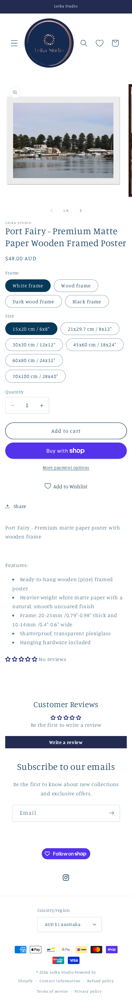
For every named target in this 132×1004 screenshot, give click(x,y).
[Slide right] (80, 210)
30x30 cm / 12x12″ (34, 344)
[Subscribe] (111, 813)
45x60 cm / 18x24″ (94, 344)
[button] (14, 43)
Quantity (14, 392)
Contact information (60, 980)
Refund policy (100, 980)
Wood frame (76, 285)
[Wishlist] (99, 43)
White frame (28, 285)
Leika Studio (62, 972)
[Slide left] (51, 210)
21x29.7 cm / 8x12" (90, 329)
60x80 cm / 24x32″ (34, 360)
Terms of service (52, 991)
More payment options (66, 467)
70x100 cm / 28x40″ (35, 376)
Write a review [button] (66, 742)
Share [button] (20, 506)
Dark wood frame (33, 301)
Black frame (87, 301)
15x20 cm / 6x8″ (31, 329)
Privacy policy (88, 991)
